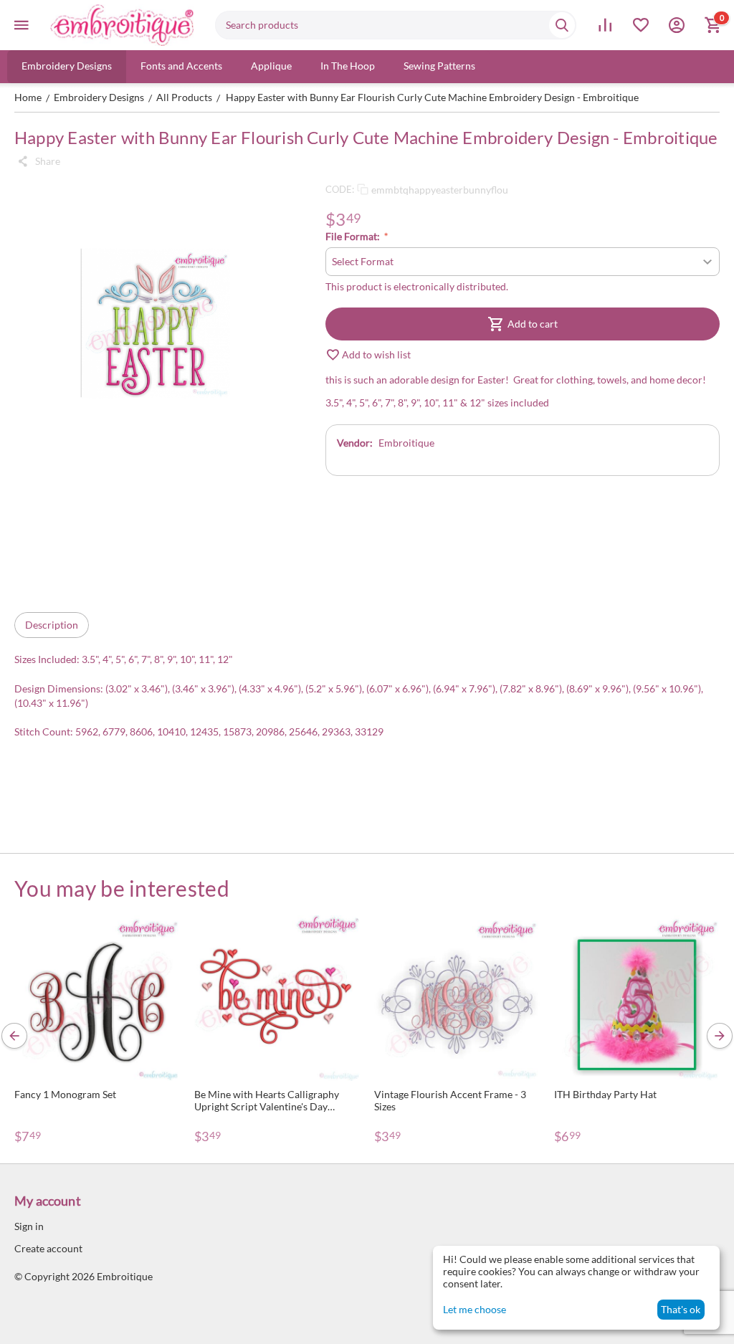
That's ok (680, 1309)
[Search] (562, 25)
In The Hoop (347, 65)
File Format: (353, 236)
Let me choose (474, 1309)
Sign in (29, 1226)
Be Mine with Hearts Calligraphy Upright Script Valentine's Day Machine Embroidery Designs (266, 1100)
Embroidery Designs (67, 65)
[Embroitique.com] (122, 25)
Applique (271, 65)
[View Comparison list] (605, 25)
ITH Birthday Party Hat (605, 1094)
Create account (48, 1248)
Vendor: (355, 443)
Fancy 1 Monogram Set (65, 1094)
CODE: (339, 189)
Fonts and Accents (181, 65)
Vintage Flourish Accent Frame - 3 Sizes (450, 1100)
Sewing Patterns (439, 65)
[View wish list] (640, 25)
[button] (37, 161)
